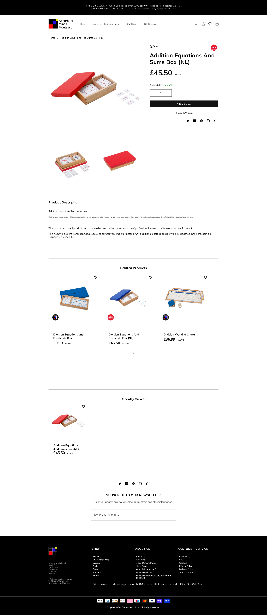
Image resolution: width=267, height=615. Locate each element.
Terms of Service (187, 572)
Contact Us (184, 556)
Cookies (183, 563)
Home (52, 37)
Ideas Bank (141, 566)
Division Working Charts (179, 334)
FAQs (181, 559)
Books (96, 575)
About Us (140, 556)
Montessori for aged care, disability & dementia (153, 576)
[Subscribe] (172, 515)
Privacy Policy (185, 566)
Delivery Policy (186, 569)
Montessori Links (144, 572)
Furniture (97, 572)
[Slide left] (122, 353)
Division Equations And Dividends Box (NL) (123, 336)
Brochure (140, 559)
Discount (97, 563)
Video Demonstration (146, 563)
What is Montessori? (146, 569)
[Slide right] (145, 353)
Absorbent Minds (101, 559)
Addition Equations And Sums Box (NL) (81, 37)
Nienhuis (97, 556)
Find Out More (195, 584)
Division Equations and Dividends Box (68, 336)
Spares (96, 569)
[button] (95, 24)
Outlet (96, 566)
